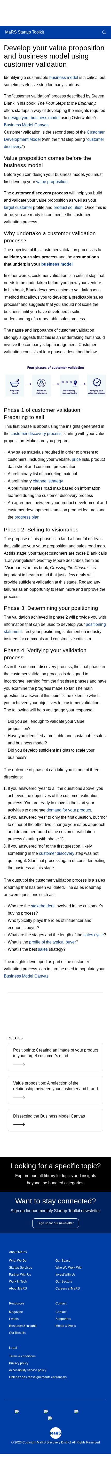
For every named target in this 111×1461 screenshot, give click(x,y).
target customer (18, 207)
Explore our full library (35, 1175)
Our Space (63, 1260)
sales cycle (93, 935)
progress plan (26, 517)
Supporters (63, 1319)
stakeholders (42, 906)
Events (14, 1319)
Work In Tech (18, 1281)
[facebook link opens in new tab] (25, 1411)
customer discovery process (36, 433)
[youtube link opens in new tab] (57, 1418)
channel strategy (48, 481)
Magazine (16, 1312)
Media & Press (66, 1326)
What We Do (18, 1260)
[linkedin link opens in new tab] (83, 1411)
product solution (68, 207)
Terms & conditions (22, 1356)
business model (63, 77)
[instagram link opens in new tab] (55, 1411)
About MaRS (18, 1252)
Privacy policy (18, 1363)
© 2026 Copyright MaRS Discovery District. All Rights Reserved (55, 1442)
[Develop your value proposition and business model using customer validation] (47, 1009)
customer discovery (56, 853)
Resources (16, 1303)
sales (43, 949)
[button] (103, 32)
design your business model (34, 118)
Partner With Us (20, 1274)
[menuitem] (32, 1260)
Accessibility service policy (27, 1370)
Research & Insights (23, 1326)
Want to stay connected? (55, 1201)
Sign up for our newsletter (56, 1223)
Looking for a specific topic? (55, 1166)
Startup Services (20, 1267)
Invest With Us (65, 1274)
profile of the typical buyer (52, 942)
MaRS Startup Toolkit (24, 32)
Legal (13, 1348)
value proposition (52, 181)
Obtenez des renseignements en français (38, 1377)
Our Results (17, 1333)
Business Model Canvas (26, 125)
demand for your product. (69, 810)
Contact (61, 1303)
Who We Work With (69, 1267)
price (76, 459)
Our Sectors (64, 1281)
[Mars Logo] (55, 1433)
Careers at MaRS (68, 1288)
